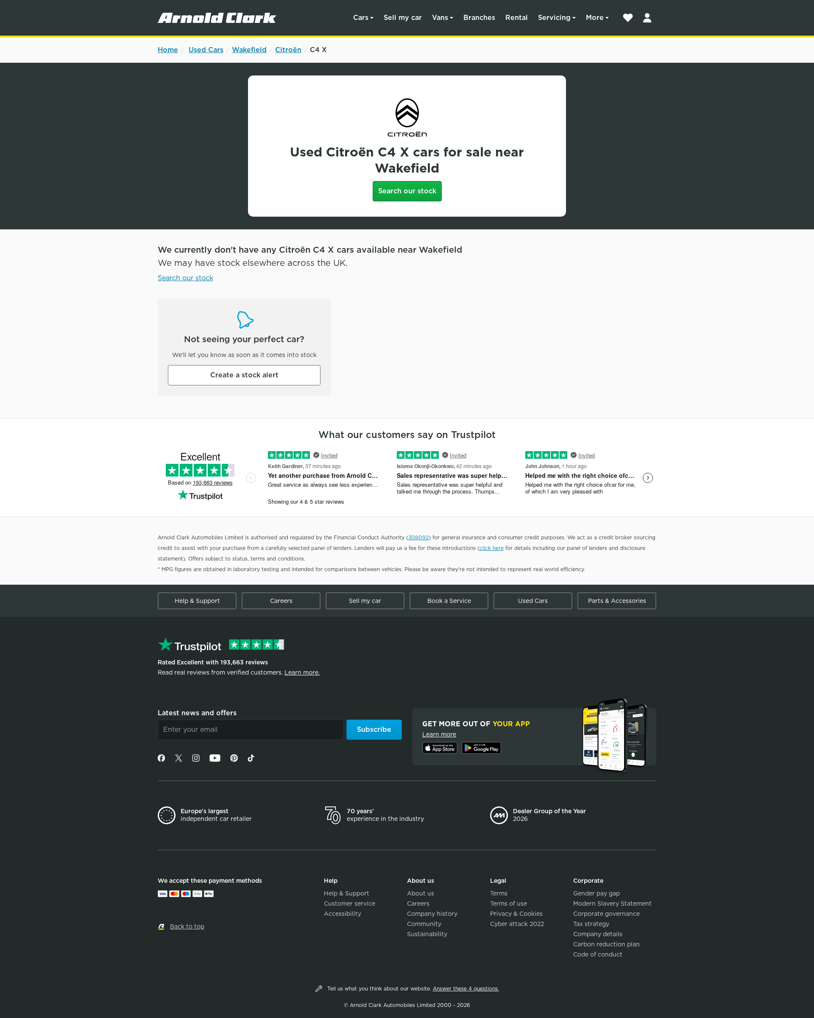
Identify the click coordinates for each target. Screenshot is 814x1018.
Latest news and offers (197, 713)
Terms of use (508, 903)
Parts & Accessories (617, 600)
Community (424, 923)
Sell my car (403, 18)
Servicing (554, 18)
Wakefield (249, 50)
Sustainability (427, 934)
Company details (597, 934)
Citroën (288, 50)
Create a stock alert (244, 375)
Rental (516, 18)
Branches (479, 18)
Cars (360, 18)
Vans (440, 18)
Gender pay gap (596, 893)
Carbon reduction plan (606, 944)
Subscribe (374, 729)
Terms (498, 893)
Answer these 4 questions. (466, 988)
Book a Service (449, 600)
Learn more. (302, 672)
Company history (432, 913)
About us (420, 893)
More (595, 18)
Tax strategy (591, 923)
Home (168, 50)
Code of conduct (597, 954)
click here (491, 548)
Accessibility (342, 913)
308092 (418, 537)
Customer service (349, 903)
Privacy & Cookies (516, 913)
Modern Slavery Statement (612, 903)
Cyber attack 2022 (517, 923)
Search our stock (407, 191)
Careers (281, 600)
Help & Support (197, 600)
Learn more (439, 734)
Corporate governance (606, 913)
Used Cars (206, 50)
